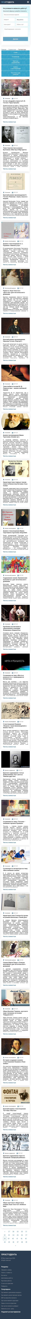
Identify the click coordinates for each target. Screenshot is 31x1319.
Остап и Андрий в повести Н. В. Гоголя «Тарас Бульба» (14, 102)
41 (17, 1238)
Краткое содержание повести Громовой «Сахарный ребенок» (14, 1156)
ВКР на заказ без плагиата (9, 1298)
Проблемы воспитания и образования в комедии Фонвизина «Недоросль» (12, 628)
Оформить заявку (6, 1270)
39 (8, 1238)
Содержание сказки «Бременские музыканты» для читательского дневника (15, 579)
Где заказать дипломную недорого (11, 1292)
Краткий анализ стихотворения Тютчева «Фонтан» (14, 1109)
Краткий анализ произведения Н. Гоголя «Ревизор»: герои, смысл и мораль (15, 196)
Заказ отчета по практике (8, 1303)
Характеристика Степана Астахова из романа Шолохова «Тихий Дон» (15, 916)
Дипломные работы (7, 1278)
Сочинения (7, 98)
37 (26, 1235)
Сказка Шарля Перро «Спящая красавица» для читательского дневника (14, 964)
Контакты (4, 1275)
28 (13, 1231)
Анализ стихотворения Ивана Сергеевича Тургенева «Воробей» (15, 532)
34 (13, 1235)
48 (22, 1242)
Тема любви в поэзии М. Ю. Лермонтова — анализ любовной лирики (14, 388)
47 (17, 1242)
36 (22, 1235)
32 (5, 1235)
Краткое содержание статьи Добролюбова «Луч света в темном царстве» (13, 774)
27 (9, 1231)
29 (17, 1231)
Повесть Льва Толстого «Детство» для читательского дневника (14, 292)
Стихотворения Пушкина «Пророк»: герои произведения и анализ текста (14, 725)
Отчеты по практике (7, 1283)
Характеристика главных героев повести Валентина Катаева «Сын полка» (15, 484)
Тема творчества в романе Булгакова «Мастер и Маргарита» (15, 149)
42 (21, 1238)
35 (17, 1235)
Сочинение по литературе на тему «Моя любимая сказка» (15, 869)
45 (9, 1242)
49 (26, 1242)
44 (5, 1242)
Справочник (12, 49)
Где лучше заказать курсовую (9, 1300)
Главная (3, 49)
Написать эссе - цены (7, 1308)
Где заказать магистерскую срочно (11, 1295)
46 (13, 1242)
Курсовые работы (6, 1280)
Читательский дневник (10, 288)
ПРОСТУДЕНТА (9, 1254)
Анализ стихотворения (10, 241)
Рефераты (4, 1286)
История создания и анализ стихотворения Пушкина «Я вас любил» (14, 1061)
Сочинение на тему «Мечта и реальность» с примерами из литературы (13, 677)
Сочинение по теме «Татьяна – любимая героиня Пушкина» (14, 822)
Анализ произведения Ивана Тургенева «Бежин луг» (13, 436)
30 (22, 1231)
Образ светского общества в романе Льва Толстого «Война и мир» (14, 1204)
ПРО (7, 2)
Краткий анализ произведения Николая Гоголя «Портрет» (14, 340)
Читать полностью (9, 122)
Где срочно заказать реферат (9, 1306)
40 (13, 1238)
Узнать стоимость (6, 1272)
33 (9, 1235)
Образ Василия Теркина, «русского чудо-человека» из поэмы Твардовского (15, 1013)
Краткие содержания (10, 770)
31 (26, 1231)
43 (26, 1238)
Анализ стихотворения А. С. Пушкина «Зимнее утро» (13, 244)
